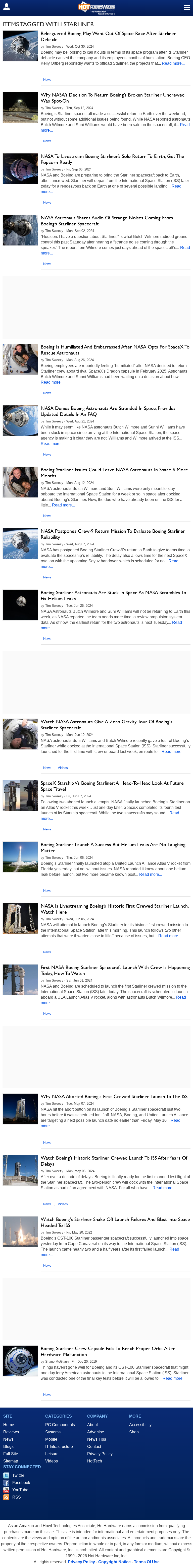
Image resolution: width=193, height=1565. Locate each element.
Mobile (51, 1439)
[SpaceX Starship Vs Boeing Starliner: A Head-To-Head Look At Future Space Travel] (20, 795)
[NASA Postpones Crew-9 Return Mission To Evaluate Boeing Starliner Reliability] (20, 543)
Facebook (21, 1483)
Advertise (95, 1432)
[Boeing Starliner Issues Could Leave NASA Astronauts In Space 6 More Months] (20, 482)
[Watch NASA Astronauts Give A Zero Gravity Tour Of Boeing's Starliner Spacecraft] (20, 734)
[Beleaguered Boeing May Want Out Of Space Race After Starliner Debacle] (20, 46)
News (47, 79)
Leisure (52, 1454)
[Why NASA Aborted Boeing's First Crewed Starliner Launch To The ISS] (20, 1109)
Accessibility (140, 1425)
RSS (16, 1497)
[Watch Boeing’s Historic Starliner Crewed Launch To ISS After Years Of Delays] (20, 1170)
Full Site (10, 1454)
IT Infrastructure (59, 1446)
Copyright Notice (114, 1562)
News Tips (96, 1439)
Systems (53, 1432)
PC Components (60, 1425)
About (92, 1425)
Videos (63, 768)
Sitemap (10, 1461)
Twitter (18, 1475)
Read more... (173, 63)
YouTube (20, 1490)
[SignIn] (10, 7)
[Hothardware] (96, 8)
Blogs (8, 1446)
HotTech (94, 1461)
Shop (134, 1432)
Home (8, 1425)
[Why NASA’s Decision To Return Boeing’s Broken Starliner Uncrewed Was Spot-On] (20, 107)
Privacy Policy (100, 1454)
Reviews (11, 1432)
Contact (94, 1446)
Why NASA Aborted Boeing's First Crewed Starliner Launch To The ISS (114, 1096)
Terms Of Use (147, 1562)
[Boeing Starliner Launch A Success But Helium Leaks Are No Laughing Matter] (20, 857)
